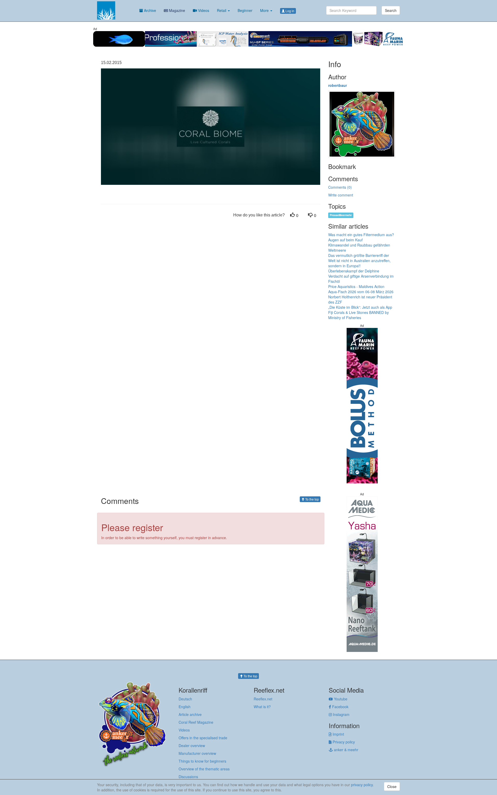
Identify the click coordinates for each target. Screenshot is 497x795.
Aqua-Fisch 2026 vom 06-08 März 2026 (360, 291)
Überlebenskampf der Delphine (353, 270)
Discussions (188, 776)
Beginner (245, 10)
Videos (203, 10)
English (185, 706)
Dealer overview (192, 745)
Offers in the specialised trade (203, 737)
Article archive (190, 714)
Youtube (340, 698)
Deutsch (185, 698)
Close (392, 786)
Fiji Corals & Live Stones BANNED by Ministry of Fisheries (358, 315)
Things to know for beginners (202, 761)
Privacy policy (343, 741)
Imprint (338, 734)
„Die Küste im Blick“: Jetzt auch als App (360, 307)
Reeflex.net (263, 698)
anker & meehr (345, 749)
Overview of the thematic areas (204, 768)
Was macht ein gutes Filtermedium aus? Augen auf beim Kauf (361, 237)
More (265, 10)
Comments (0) (340, 187)
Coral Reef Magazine (196, 722)
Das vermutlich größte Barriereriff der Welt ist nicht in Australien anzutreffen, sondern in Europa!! (359, 260)
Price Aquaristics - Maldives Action (356, 286)
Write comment (340, 195)
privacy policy (362, 784)
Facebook (339, 706)
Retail (222, 10)
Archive (149, 10)
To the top (311, 499)
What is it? (262, 706)
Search (391, 10)
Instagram (340, 714)
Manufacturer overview (197, 753)
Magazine (176, 10)
